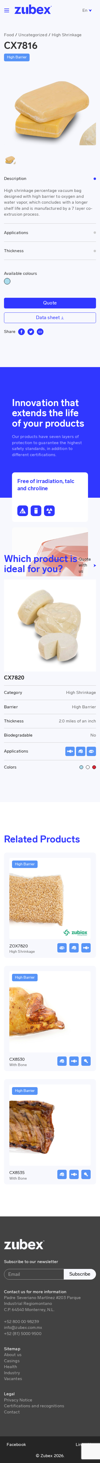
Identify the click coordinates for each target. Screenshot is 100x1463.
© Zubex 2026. (50, 1455)
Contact (12, 1411)
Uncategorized (32, 34)
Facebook (16, 1444)
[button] (6, 10)
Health (10, 1366)
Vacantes (13, 1378)
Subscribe (79, 1274)
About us (13, 1354)
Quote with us (85, 565)
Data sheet (48, 317)
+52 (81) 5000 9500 (22, 1333)
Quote (50, 303)
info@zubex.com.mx (23, 1327)
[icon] (21, 331)
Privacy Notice (18, 1399)
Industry (12, 1372)
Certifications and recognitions (34, 1405)
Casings (12, 1360)
